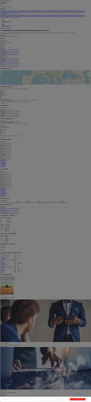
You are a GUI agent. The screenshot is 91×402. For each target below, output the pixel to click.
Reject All (45, 399)
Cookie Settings (61, 399)
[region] (45, 399)
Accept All (77, 399)
